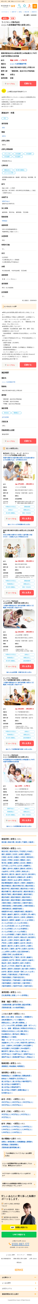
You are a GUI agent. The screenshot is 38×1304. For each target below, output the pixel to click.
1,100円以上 (16, 1132)
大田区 (22, 857)
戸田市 (4, 943)
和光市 (29, 943)
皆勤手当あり (6, 201)
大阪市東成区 (27, 980)
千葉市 (16, 957)
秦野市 (10, 917)
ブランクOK (14, 1043)
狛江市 (24, 874)
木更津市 (5, 960)
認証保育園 (26, 1005)
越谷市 (22, 940)
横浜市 (16, 883)
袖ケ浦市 (25, 969)
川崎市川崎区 (6, 903)
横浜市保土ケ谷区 (27, 889)
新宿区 (8, 854)
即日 (25, 1031)
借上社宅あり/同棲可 (9, 1090)
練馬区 (16, 863)
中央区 (29, 851)
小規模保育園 (6, 1005)
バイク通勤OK (18, 1020)
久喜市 (16, 946)
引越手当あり (17, 1054)
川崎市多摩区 (17, 906)
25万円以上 (25, 1114)
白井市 (4, 972)
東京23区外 (14, 851)
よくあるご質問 (10, 1255)
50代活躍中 (15, 1048)
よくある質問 (6, 1283)
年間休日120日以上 (9, 1031)
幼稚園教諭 (21, 1142)
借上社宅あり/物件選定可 (22, 1081)
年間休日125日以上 (28, 1028)
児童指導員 (13, 1144)
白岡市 (13, 951)
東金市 (4, 963)
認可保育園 (5, 417)
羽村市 (10, 880)
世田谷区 (30, 857)
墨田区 (27, 854)
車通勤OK (28, 1017)
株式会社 (16, 1034)
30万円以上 (15, 1114)
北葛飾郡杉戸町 (7, 957)
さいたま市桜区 (7, 929)
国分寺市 (5, 874)
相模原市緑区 (17, 909)
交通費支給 (17, 1076)
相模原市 (30, 883)
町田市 (29, 868)
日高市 (24, 949)
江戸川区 (5, 866)
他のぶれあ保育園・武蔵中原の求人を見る (19, 672)
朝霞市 (16, 943)
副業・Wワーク (29, 1025)
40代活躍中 (6, 1048)
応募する (28, 83)
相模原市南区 (19, 911)
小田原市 (23, 914)
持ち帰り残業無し (19, 1023)
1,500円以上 (6, 1129)
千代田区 (22, 851)
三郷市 (11, 949)
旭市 (9, 963)
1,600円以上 (26, 1126)
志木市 (22, 943)
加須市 (16, 937)
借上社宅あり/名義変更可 (11, 1084)
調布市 (22, 868)
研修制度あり (6, 1076)
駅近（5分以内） (17, 1017)
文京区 (14, 854)
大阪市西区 (26, 983)
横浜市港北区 (29, 891)
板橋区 (10, 863)
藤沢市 (16, 914)
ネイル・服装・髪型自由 (10, 1028)
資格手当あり (6, 1057)
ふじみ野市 (6, 951)
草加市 (16, 940)
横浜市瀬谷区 (16, 897)
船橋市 (29, 957)
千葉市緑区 (17, 980)
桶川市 (10, 946)
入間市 (10, 943)
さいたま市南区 (7, 931)
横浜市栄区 (26, 897)
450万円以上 (6, 1102)
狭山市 (4, 940)
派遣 (3, 127)
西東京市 (27, 880)
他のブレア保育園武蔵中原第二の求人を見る (19, 749)
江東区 (4, 857)
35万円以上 (6, 1114)
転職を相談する (19, 1227)
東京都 (4, 842)
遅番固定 (5, 1066)
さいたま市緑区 (20, 931)
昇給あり (30, 1057)
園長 (3, 1017)
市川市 (23, 957)
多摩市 (29, 877)
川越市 (18, 934)
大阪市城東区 (6, 986)
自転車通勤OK (7, 1020)
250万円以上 (16, 1105)
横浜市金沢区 (17, 891)
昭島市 (16, 868)
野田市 (18, 960)
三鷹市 (4, 868)
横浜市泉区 (6, 900)
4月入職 (20, 1031)
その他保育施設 (18, 1007)
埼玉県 (18, 842)
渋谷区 (4, 860)
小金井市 (5, 871)
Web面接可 (25, 1048)
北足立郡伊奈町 (23, 951)
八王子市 (12, 866)
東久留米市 (12, 877)
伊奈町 (4, 974)
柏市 (22, 963)
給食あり (5, 1078)
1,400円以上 (16, 1129)
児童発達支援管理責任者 (10, 1147)
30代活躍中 (27, 1045)
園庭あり (24, 1034)
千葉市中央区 (24, 974)
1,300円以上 (26, 1129)
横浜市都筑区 (27, 900)
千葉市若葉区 (6, 977)
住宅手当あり (6, 1054)
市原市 (27, 963)
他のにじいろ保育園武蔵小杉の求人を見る (19, 826)
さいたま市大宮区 (20, 923)
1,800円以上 (6, 1126)
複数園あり (6, 1037)
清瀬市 (4, 877)
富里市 (10, 972)
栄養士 (4, 1142)
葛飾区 (29, 863)
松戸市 (11, 960)
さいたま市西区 (27, 920)
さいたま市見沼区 (8, 926)
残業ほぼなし (6, 1023)
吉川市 (30, 949)
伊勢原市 (30, 917)
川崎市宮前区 (29, 906)
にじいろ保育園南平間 (18, 64)
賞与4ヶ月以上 (14, 1051)
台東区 (21, 854)
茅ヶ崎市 (31, 914)
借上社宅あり (6, 1081)
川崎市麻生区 (6, 909)
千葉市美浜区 (13, 974)
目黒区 (16, 857)
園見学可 (5, 1051)
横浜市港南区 (17, 894)
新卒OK (31, 1043)
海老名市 (5, 920)
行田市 (4, 937)
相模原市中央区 (7, 911)
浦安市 (10, 969)
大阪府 (30, 842)
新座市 (4, 946)
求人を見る (26, 518)
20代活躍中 (17, 1045)
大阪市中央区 (17, 986)
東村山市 (25, 871)
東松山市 (23, 937)
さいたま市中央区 (22, 926)
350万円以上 (27, 1102)
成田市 (24, 960)
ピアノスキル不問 (8, 1025)
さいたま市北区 (7, 923)
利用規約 (29, 1255)
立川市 (19, 866)
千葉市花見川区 (18, 977)
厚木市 (16, 917)
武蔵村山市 (21, 877)
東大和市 (31, 874)
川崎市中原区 (27, 903)
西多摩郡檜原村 (7, 883)
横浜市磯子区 (6, 891)
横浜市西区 (29, 886)
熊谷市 (24, 934)
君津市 (4, 969)
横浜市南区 (15, 889)
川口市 (30, 934)
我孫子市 (19, 966)
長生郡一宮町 (19, 972)
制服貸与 (12, 1078)
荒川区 (4, 863)
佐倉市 (30, 960)
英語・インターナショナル (11, 1040)
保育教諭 (5, 1144)
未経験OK (5, 1043)
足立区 (22, 863)
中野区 (10, 860)
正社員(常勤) (6, 995)
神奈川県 (11, 842)
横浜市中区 (6, 889)
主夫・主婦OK (7, 1045)
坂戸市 (18, 949)
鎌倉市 (10, 914)
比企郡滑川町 (17, 954)
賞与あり (24, 1051)
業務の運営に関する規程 (20, 1258)
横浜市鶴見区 (6, 886)
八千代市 (11, 966)
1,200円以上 (6, 1132)
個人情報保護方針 (6, 1258)
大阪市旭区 (17, 983)
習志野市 (15, 963)
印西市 (32, 969)
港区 (3, 854)
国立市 (11, 874)
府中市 (10, 868)
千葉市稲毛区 (6, 980)
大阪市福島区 (6, 983)
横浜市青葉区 (16, 900)
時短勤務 (12, 1066)
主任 (7, 1017)
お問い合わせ (33, 1258)
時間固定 (4, 221)
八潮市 (29, 946)
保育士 (4, 136)
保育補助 (19, 1025)
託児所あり (21, 1078)
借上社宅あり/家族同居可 (11, 1087)
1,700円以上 (16, 1126)
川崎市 (23, 883)
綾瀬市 (18, 920)
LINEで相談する (19, 1235)
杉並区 (16, 860)
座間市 (11, 920)
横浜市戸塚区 (6, 894)
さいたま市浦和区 (20, 929)
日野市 (18, 871)
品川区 (10, 857)
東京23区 (5, 851)
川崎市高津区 (6, 906)
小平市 (11, 871)
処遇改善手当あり (19, 1057)
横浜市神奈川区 (18, 886)
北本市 (22, 946)
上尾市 (10, 940)
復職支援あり (23, 1090)
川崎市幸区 (17, 903)
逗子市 (4, 917)
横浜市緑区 (6, 897)
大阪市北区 (28, 986)
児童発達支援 (6, 1007)
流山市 (4, 966)
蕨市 (28, 940)
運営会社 (19, 1262)
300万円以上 (6, 1105)
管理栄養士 (12, 1142)
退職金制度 (26, 1076)
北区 (28, 860)
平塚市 (4, 914)
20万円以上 (6, 1117)
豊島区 (22, 860)
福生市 (18, 874)
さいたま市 (29, 972)
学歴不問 (24, 1043)
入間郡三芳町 (6, 954)
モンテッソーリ (28, 1040)
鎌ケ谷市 (27, 966)
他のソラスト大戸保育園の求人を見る (19, 524)
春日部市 (31, 937)
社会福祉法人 (6, 1034)
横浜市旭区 (28, 894)
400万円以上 (16, 1102)
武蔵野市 (27, 866)
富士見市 (5, 949)
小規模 (13, 1037)
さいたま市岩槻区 (8, 934)
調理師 (29, 1142)
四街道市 (17, 969)
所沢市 (10, 937)
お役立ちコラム (7, 1288)
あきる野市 (18, 880)
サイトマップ (20, 1255)
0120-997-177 (20, 1244)
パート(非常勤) (22, 995)
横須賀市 (28, 911)
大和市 (22, 917)
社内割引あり (6, 1093)
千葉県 (24, 842)
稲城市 (4, 880)
